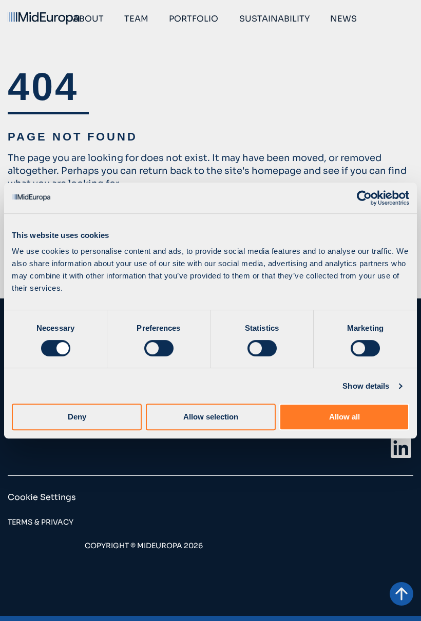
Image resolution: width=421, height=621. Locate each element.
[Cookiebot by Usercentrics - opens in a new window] (364, 198)
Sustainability (274, 18)
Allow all (344, 416)
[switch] (159, 348)
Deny (77, 416)
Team (136, 18)
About (88, 18)
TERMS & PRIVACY (40, 522)
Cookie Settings (42, 497)
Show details (365, 386)
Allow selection (210, 416)
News (343, 18)
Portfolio (193, 18)
